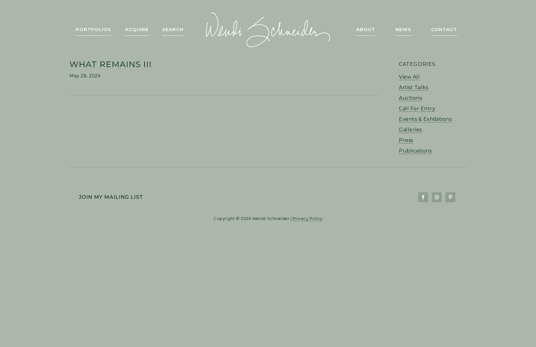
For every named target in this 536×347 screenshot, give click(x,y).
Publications (415, 151)
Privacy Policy (308, 218)
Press (406, 140)
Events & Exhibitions (425, 119)
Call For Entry (417, 109)
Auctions (410, 98)
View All (409, 77)
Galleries (410, 130)
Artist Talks (413, 87)
